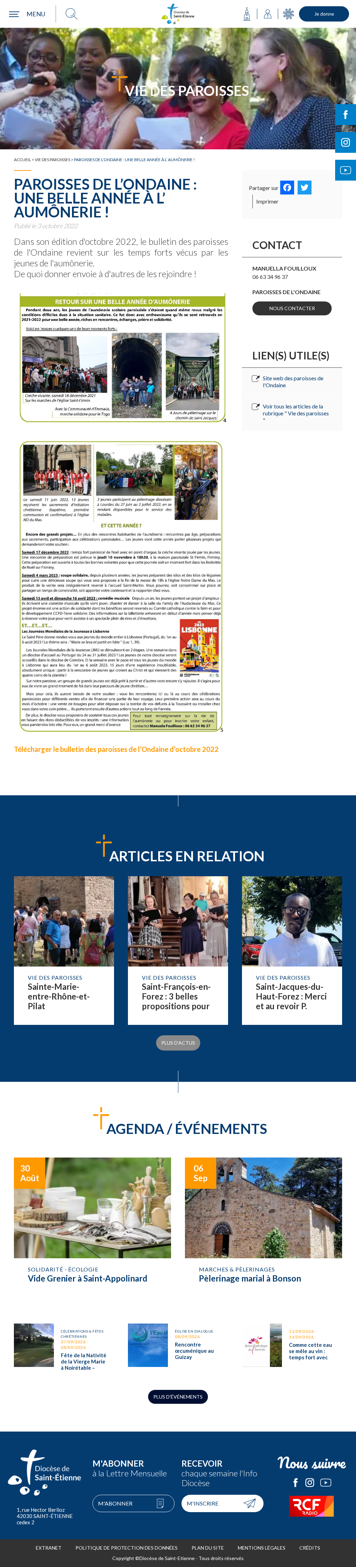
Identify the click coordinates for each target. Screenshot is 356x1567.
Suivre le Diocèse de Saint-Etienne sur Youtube (345, 170)
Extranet (49, 1548)
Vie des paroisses (52, 159)
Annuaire (267, 14)
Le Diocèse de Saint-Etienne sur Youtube (325, 1482)
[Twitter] (305, 187)
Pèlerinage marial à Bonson (263, 1234)
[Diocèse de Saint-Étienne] (178, 14)
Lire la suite (64, 950)
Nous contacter (292, 308)
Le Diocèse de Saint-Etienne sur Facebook (295, 1482)
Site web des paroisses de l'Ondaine (293, 381)
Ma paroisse (246, 14)
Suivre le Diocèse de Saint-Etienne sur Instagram (345, 142)
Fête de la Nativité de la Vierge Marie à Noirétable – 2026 (64, 1350)
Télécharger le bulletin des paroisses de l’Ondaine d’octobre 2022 (117, 749)
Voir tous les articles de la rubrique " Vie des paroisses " (296, 413)
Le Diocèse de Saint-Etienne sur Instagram (310, 1482)
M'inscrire (202, 1503)
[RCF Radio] (311, 1506)
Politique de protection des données (126, 1548)
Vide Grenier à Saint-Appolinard (92, 1234)
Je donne (324, 14)
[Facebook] (287, 187)
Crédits (309, 1548)
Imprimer (267, 201)
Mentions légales (261, 1548)
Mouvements (288, 14)
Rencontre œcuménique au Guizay (178, 1350)
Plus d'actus (178, 1043)
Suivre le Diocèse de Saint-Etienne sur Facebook (345, 114)
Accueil (22, 159)
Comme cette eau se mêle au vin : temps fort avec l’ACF (292, 1350)
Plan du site (208, 1548)
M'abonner (115, 1503)
